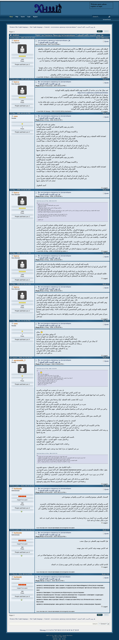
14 (67, 630)
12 (63, 630)
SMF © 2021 (58, 635)
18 (76, 630)
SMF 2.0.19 (49, 635)
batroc (16, 40)
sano (16, 116)
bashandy (18, 488)
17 (73, 630)
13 (65, 630)
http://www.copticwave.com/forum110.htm (93, 93)
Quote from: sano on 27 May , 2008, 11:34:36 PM (47, 368)
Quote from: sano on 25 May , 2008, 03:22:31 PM (47, 201)
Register (35, 16)
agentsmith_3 (19, 360)
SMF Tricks (63, 637)
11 (61, 630)
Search (23, 16)
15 (69, 630)
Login (28, 16)
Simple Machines (67, 635)
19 (78, 630)
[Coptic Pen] (21, 511)
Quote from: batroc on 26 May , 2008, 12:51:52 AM (47, 453)
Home (11, 16)
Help (17, 16)
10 (59, 630)
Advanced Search (107, 19)
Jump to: (95, 623)
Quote (107, 41)
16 (71, 630)
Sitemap (43, 630)
